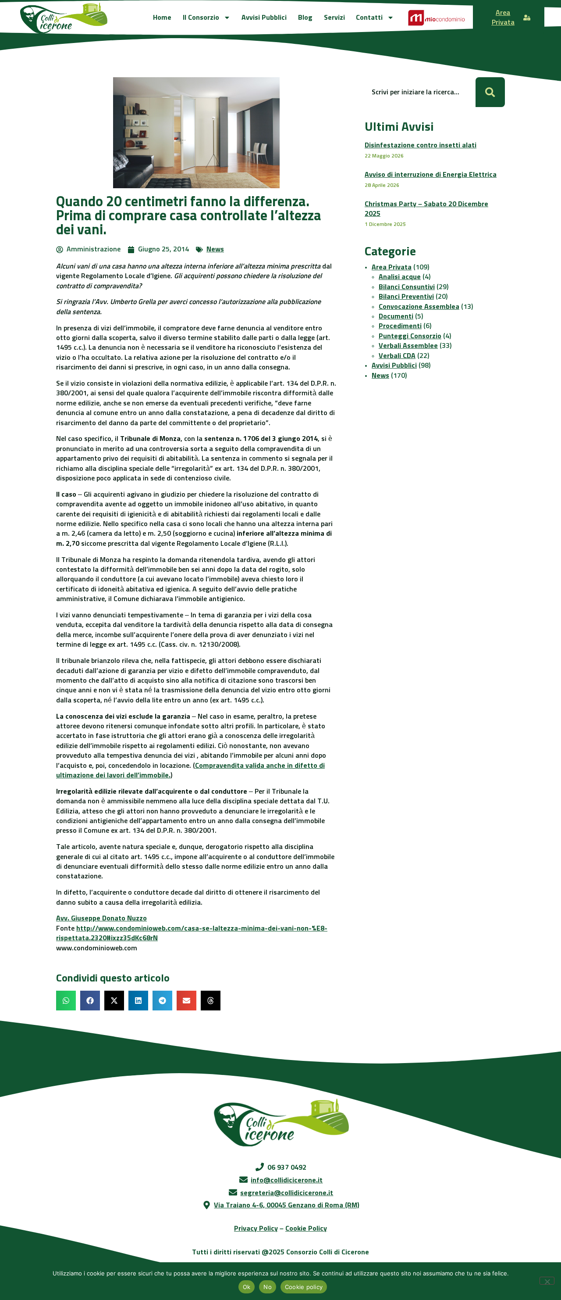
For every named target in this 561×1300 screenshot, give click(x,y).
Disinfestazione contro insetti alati (420, 145)
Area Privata (392, 267)
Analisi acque (400, 276)
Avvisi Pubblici (264, 17)
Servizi (334, 17)
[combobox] (420, 92)
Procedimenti (400, 325)
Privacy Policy (256, 1228)
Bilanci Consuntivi (407, 286)
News (215, 249)
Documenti (396, 316)
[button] (66, 1000)
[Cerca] (490, 92)
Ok (247, 1286)
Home (162, 17)
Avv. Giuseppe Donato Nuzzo (101, 918)
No (267, 1286)
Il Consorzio (201, 17)
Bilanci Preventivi (406, 296)
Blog (305, 17)
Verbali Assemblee (408, 345)
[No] (547, 1281)
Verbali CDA (397, 355)
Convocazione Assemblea (419, 306)
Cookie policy (304, 1286)
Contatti (369, 17)
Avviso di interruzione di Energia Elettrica (431, 174)
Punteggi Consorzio (410, 336)
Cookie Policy (306, 1228)
